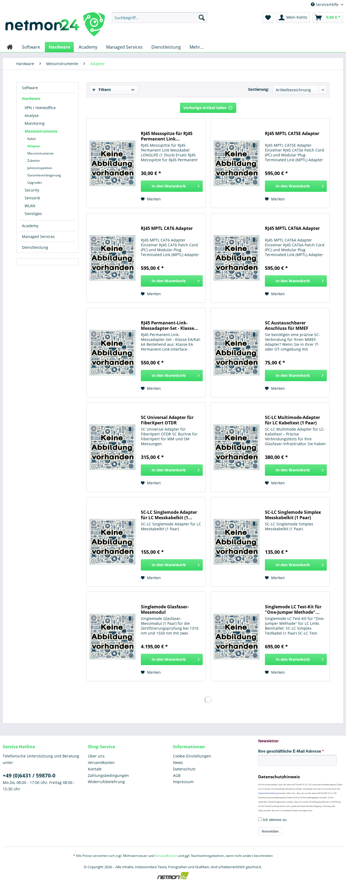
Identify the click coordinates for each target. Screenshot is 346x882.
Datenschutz (184, 769)
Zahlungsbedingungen (108, 775)
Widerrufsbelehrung (106, 781)
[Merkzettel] (268, 17)
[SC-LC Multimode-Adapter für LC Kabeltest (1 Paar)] (237, 447)
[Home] (10, 47)
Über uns (96, 756)
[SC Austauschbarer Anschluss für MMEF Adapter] (237, 352)
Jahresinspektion (39, 168)
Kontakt (95, 769)
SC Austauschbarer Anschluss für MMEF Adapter (286, 325)
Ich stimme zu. (275, 819)
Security (32, 190)
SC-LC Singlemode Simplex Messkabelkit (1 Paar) (293, 514)
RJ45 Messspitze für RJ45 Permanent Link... (166, 136)
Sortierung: (258, 89)
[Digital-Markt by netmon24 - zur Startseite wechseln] (55, 25)
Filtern (104, 89)
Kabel (31, 138)
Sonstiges (33, 213)
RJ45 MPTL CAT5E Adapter (292, 133)
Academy (30, 225)
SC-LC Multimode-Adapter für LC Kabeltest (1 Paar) (292, 420)
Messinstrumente (41, 131)
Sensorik (32, 197)
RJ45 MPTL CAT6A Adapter (292, 228)
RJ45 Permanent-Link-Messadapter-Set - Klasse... (169, 325)
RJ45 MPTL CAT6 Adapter (167, 228)
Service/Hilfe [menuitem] (327, 4)
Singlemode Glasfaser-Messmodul (165, 609)
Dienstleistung (35, 247)
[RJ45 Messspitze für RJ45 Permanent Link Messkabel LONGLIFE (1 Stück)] (112, 163)
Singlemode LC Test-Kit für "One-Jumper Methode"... (293, 609)
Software (30, 87)
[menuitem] (159, 17)
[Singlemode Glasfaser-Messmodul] (112, 636)
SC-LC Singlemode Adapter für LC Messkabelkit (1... (169, 514)
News (178, 762)
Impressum (183, 781)
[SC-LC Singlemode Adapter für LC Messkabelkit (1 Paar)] (112, 542)
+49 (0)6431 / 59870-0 (29, 775)
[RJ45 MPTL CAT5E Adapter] (237, 163)
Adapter (33, 146)
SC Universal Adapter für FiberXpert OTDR (167, 420)
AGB (177, 775)
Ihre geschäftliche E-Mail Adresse (289, 751)
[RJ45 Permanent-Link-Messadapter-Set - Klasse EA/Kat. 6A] (112, 352)
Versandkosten (101, 762)
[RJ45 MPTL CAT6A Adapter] (237, 258)
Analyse (32, 115)
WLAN (30, 205)
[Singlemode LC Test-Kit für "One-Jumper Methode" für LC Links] (237, 636)
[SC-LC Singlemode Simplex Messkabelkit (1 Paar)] (237, 542)
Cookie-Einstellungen (192, 756)
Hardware (31, 98)
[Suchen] (201, 17)
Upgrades (34, 182)
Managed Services (38, 236)
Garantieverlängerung (44, 175)
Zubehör (33, 160)
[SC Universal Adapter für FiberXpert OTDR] (112, 447)
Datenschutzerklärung (268, 793)
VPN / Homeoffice (40, 107)
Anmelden (270, 831)
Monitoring (35, 123)
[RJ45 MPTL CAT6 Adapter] (112, 258)
